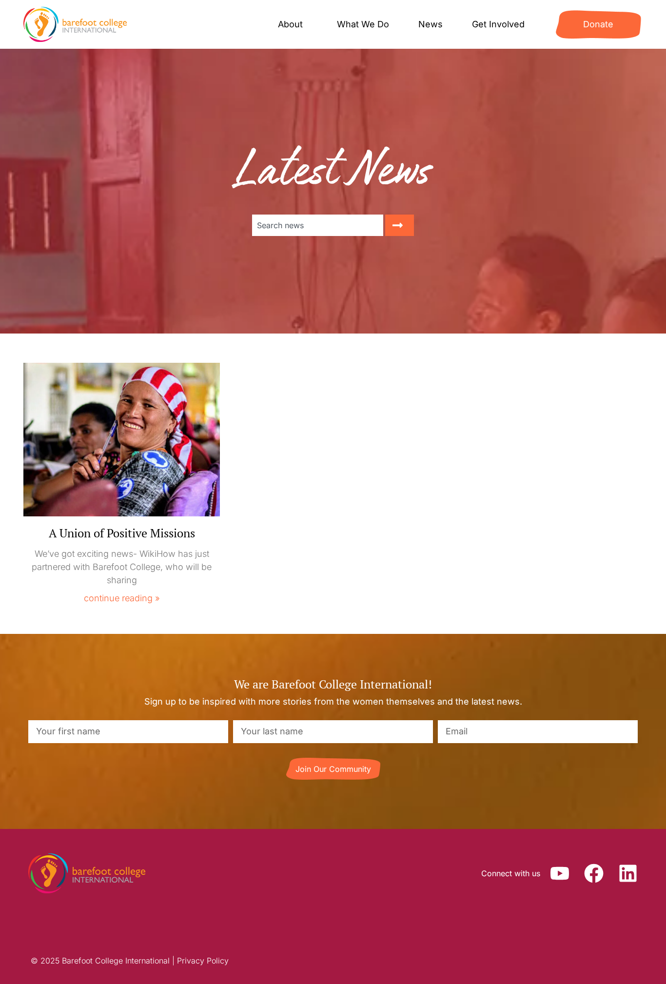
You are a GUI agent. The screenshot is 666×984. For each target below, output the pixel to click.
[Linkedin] (628, 873)
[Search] (399, 225)
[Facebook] (594, 873)
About (290, 24)
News (430, 24)
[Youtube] (559, 873)
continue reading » (122, 598)
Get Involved (498, 24)
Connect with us (510, 873)
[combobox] (317, 225)
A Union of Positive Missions (122, 533)
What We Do (363, 24)
